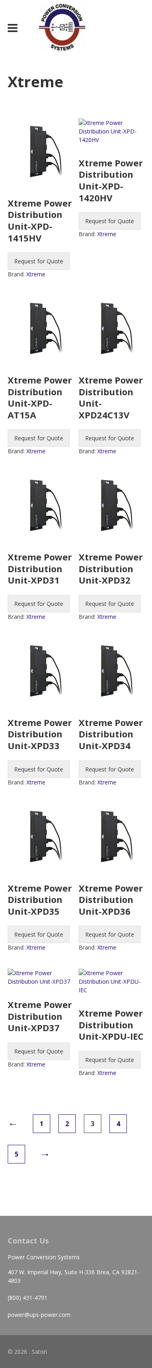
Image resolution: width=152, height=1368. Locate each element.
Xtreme (35, 274)
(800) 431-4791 (27, 1297)
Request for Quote (38, 261)
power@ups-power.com (39, 1314)
